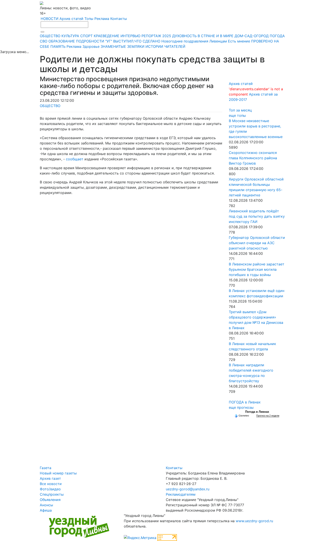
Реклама (101, 18)
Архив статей (71, 18)
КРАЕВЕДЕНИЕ (106, 36)
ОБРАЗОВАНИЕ (61, 41)
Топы (88, 18)
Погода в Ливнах (257, 411)
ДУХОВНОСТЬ (184, 36)
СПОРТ (86, 36)
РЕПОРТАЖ (151, 36)
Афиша (46, 510)
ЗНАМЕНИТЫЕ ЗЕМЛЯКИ (122, 46)
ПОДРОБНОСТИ (90, 41)
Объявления (50, 499)
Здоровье (90, 46)
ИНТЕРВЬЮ (130, 36)
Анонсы (46, 505)
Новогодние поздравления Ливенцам (194, 41)
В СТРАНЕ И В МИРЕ (215, 36)
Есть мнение (239, 41)
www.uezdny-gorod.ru (254, 521)
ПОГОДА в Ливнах (245, 402)
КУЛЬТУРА (70, 36)
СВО (43, 41)
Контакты (118, 18)
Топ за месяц (240, 110)
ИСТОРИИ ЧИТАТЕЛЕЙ (165, 46)
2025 (166, 36)
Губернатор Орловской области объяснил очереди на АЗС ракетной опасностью (257, 242)
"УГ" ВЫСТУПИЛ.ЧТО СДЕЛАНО (132, 41)
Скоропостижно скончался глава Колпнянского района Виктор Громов (253, 157)
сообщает (74, 159)
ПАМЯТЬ (57, 46)
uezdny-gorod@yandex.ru (187, 489)
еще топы (237, 115)
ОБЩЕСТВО (50, 36)
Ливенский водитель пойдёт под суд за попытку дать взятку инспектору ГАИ (257, 216)
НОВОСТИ (49, 18)
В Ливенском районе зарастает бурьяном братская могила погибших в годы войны (256, 269)
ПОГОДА (277, 36)
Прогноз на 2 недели (267, 415)
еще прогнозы (241, 407)
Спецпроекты (52, 494)
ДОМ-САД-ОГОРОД (252, 36)
